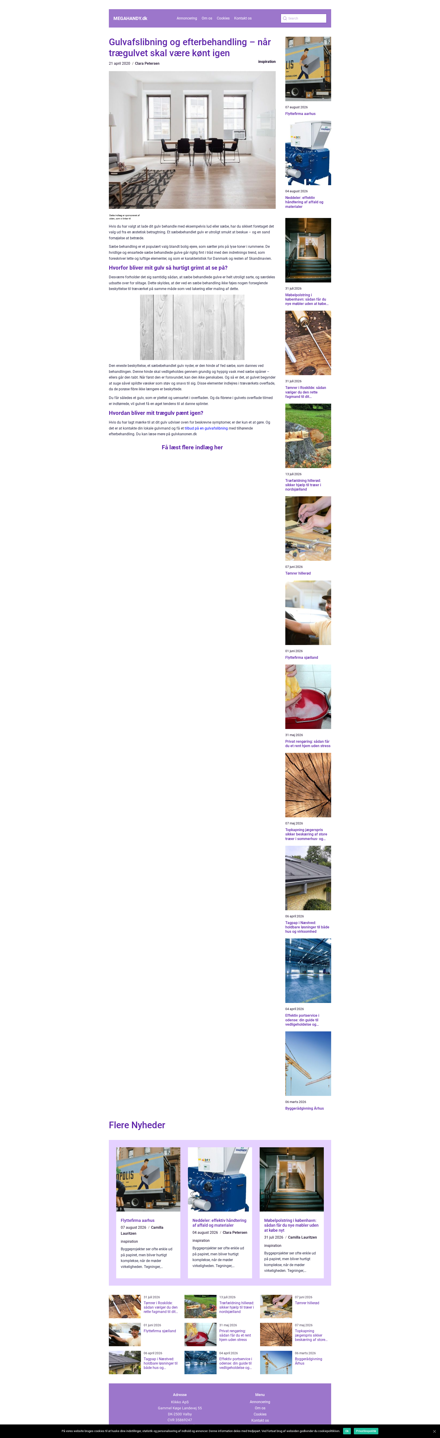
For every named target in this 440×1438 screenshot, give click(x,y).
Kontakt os (243, 18)
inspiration (267, 61)
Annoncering (187, 18)
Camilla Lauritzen (302, 1237)
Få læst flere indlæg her (192, 447)
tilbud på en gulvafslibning (206, 428)
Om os (207, 18)
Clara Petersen (147, 63)
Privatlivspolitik (366, 1431)
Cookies (223, 18)
